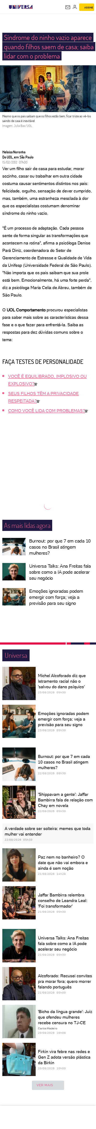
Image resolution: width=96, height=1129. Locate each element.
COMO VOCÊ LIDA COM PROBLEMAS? (46, 410)
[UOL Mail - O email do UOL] (68, 7)
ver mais (45, 1085)
